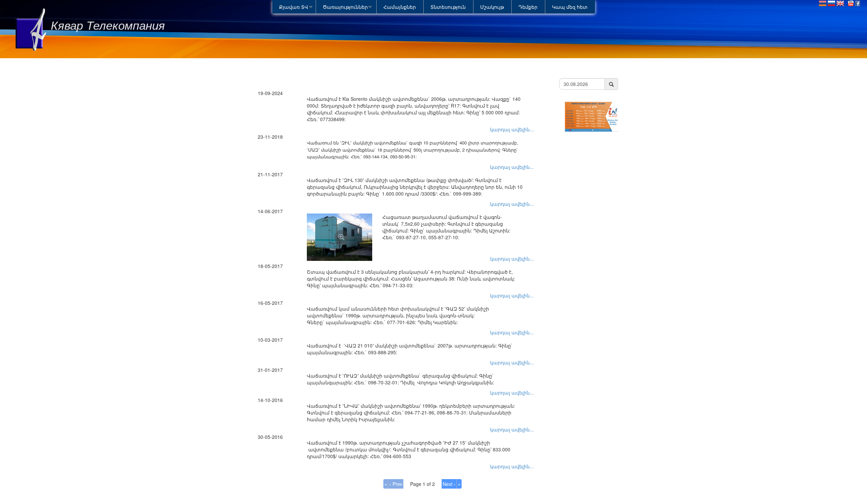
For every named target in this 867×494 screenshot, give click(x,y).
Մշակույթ (492, 6)
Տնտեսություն (448, 6)
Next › (449, 483)
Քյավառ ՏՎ (293, 6)
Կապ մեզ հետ (570, 6)
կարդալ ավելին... (512, 129)
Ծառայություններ (345, 6)
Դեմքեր (528, 6)
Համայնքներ (399, 6)
